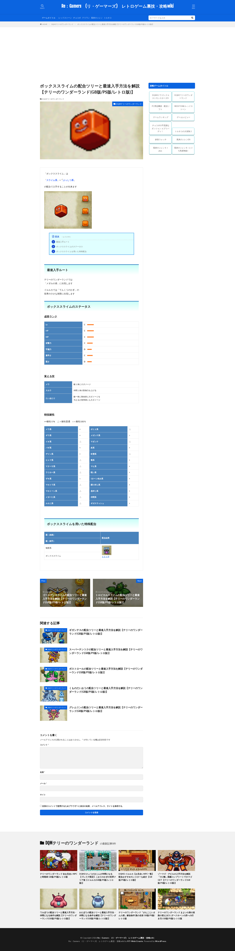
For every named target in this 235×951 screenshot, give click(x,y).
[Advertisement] (117, 54)
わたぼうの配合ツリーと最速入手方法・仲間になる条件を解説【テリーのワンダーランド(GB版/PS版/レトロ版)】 (97, 915)
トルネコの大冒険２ (183, 131)
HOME (44, 24)
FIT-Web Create (135, 941)
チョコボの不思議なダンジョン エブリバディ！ (160, 128)
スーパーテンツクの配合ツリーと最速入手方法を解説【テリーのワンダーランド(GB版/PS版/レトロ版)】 (106, 651)
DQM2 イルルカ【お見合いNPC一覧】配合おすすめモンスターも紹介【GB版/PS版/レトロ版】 (136, 877)
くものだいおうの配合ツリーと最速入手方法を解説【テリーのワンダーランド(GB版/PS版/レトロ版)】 (106, 690)
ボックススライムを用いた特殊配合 (70, 251)
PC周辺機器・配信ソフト (161, 107)
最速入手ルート (61, 242)
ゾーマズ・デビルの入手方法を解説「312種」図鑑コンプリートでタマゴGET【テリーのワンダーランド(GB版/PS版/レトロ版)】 (175, 878)
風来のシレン (97, 18)
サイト (43, 795)
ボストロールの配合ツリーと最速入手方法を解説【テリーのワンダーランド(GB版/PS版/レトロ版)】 (106, 670)
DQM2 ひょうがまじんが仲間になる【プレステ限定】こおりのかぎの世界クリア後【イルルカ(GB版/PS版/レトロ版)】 (97, 878)
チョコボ (77, 18)
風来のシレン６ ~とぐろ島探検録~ (183, 149)
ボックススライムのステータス (68, 246)
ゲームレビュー (183, 117)
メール (43, 783)
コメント (44, 745)
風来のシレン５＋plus (160, 149)
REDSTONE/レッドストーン (183, 107)
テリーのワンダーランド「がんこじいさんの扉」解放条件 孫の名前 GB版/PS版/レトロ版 (137, 915)
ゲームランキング (160, 117)
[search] (192, 17)
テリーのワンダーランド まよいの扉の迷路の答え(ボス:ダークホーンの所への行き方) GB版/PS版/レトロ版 (176, 915)
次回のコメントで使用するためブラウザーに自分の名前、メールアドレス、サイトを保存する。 (83, 806)
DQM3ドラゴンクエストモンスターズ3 (160, 96)
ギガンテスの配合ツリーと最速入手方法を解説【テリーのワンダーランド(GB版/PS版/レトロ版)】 (106, 631)
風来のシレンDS (183, 139)
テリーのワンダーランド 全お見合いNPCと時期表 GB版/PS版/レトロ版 (58, 875)
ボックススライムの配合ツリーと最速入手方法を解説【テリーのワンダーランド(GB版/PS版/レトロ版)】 (115, 24)
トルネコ (108, 18)
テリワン (86, 18)
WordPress (160, 941)
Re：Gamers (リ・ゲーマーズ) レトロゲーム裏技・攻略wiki (117, 6)
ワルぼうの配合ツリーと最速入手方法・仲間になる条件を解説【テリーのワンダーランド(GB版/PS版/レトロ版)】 (58, 915)
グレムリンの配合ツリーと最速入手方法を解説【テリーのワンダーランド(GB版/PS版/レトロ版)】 (106, 709)
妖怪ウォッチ (160, 139)
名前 (42, 772)
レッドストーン (65, 18)
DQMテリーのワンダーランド (62, 24)
